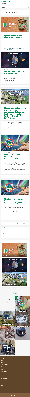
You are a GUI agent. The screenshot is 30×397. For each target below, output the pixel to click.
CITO (6, 131)
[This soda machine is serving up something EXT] (7, 347)
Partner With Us (3, 362)
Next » (24, 223)
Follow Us (15, 293)
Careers (2, 360)
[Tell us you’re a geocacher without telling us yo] (22, 303)
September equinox (20, 85)
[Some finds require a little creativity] (7, 303)
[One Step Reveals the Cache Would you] (7, 333)
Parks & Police (2, 373)
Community (6, 48)
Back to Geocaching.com (4, 4)
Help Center (2, 387)
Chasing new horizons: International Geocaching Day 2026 (13, 201)
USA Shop (2, 380)
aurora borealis (16, 208)
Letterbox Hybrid (22, 48)
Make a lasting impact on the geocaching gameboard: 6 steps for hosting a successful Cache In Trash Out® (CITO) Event (15, 113)
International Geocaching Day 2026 (9, 176)
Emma (10, 106)
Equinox (16, 85)
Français (3, 231)
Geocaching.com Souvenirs (12, 48)
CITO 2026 (16, 132)
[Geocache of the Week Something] (7, 318)
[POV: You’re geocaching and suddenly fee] (22, 333)
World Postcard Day (9, 49)
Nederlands (3, 235)
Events (19, 48)
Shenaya (9, 152)
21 (17, 223)
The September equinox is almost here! (14, 72)
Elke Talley (10, 69)
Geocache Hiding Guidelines (4, 364)
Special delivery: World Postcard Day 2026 (14, 36)
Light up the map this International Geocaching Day (13, 156)
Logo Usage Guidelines (4, 371)
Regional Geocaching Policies (4, 366)
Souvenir (5, 49)
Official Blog (3, 3)
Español (3, 233)
